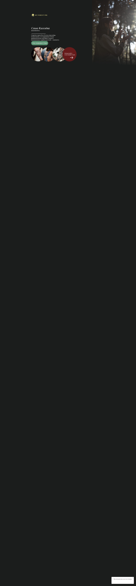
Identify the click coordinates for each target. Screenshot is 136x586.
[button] (39, 43)
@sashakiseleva (35, 30)
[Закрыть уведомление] (133, 578)
